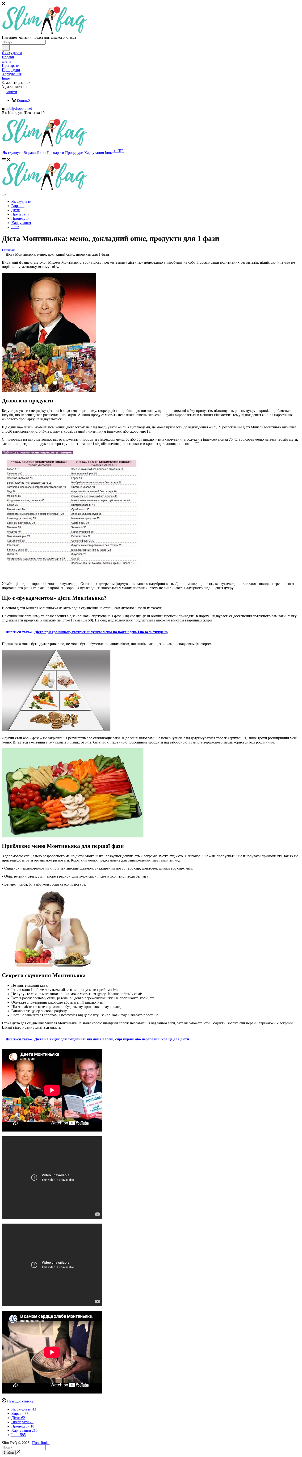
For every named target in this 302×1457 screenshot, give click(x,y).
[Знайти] (6, 48)
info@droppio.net (18, 108)
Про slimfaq (41, 1443)
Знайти (9, 1452)
